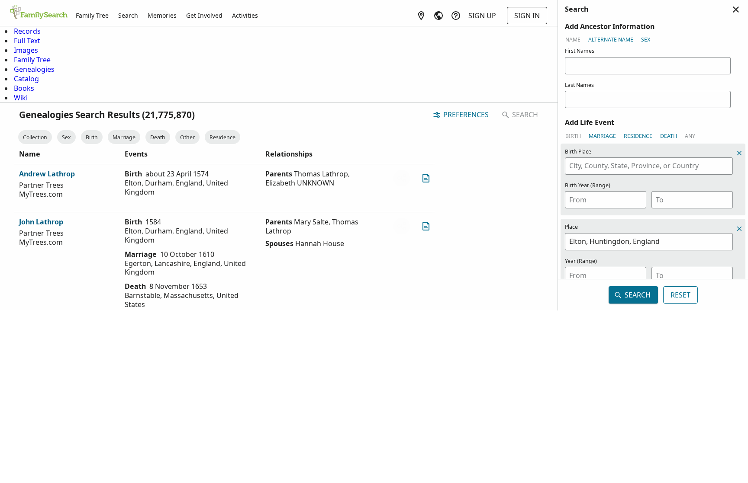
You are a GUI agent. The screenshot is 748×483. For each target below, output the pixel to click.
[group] (653, 149)
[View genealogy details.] (426, 178)
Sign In (527, 15)
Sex (66, 137)
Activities (245, 15)
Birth (92, 137)
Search (128, 15)
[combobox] (649, 166)
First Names (579, 50)
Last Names (579, 85)
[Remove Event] (739, 229)
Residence (222, 137)
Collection (35, 137)
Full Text (27, 40)
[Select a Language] (438, 15)
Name (572, 39)
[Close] (736, 9)
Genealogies (34, 69)
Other (187, 137)
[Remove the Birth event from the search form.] (739, 153)
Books (24, 88)
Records (27, 31)
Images (26, 50)
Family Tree (92, 15)
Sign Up (482, 15)
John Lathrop (41, 222)
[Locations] (421, 15)
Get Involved (204, 15)
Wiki (21, 97)
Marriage (124, 137)
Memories (162, 15)
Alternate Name (610, 39)
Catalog (26, 78)
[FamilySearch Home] (39, 12)
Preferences (466, 114)
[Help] (455, 15)
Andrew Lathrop (47, 174)
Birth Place (578, 151)
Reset (680, 295)
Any (690, 136)
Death (157, 137)
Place (571, 226)
